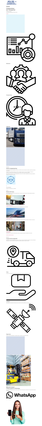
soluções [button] (7, 13)
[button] (21, 398)
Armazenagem (8, 231)
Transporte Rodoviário (9, 205)
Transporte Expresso (9, 218)
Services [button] (7, 190)
